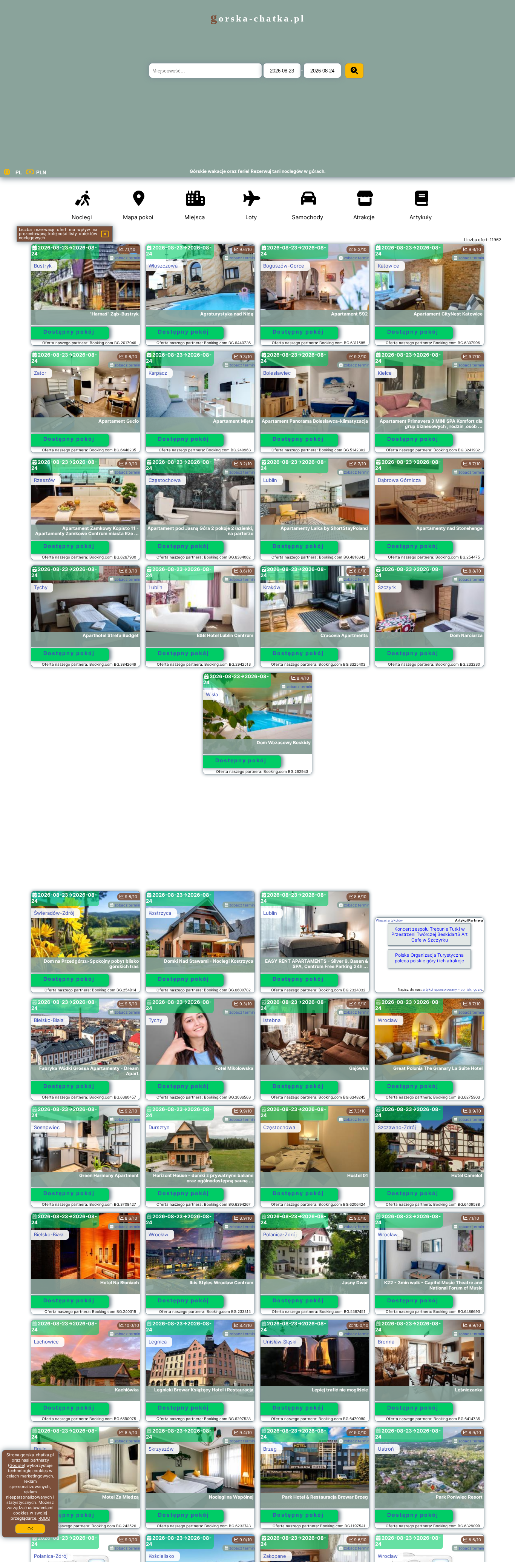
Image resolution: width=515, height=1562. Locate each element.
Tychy (41, 587)
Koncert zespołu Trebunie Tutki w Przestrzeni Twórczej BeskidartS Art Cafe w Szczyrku (429, 934)
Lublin (270, 480)
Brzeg (270, 1449)
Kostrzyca (160, 913)
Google (16, 1465)
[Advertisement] (257, 836)
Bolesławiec (277, 373)
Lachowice (46, 1342)
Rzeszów (44, 480)
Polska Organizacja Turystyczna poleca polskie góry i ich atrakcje (429, 957)
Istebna (271, 1020)
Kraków (271, 587)
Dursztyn (159, 1127)
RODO (44, 1518)
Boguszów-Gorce (283, 266)
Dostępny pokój (69, 331)
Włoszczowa (163, 266)
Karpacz (158, 373)
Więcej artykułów (389, 920)
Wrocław (388, 1020)
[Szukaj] (354, 70)
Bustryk (43, 266)
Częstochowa (165, 480)
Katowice (388, 266)
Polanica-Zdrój (280, 1234)
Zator (40, 373)
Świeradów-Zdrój (54, 913)
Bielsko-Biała (48, 1020)
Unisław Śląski (279, 1342)
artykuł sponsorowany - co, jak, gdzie (452, 989)
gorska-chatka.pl (257, 18)
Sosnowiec (47, 1127)
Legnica (158, 1342)
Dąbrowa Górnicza (399, 480)
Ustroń (386, 1449)
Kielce (385, 373)
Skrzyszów (161, 1449)
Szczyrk (387, 587)
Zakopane (274, 1556)
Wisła (212, 694)
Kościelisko (161, 1556)
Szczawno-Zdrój (397, 1127)
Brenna (386, 1342)
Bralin (40, 1449)
